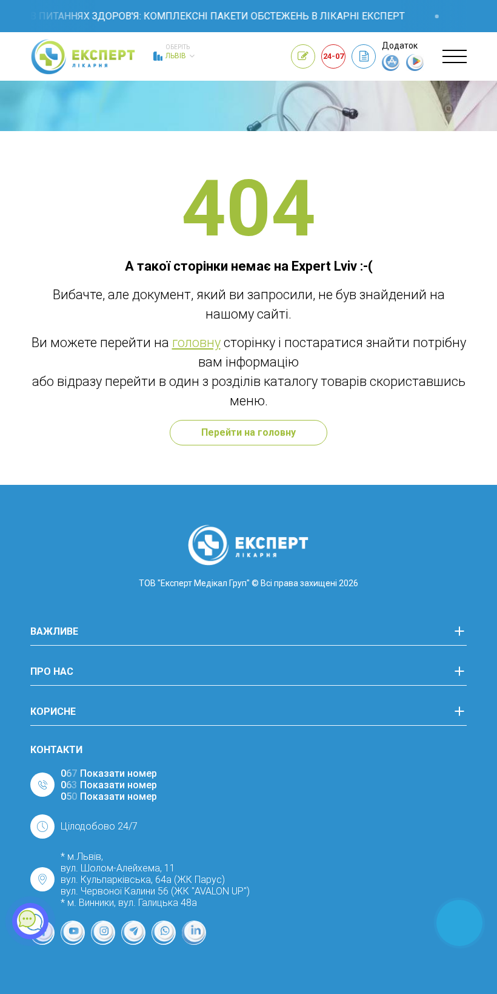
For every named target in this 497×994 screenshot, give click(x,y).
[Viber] (164, 933)
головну (196, 342)
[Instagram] (103, 933)
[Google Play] (415, 68)
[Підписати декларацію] (364, 56)
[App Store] (391, 68)
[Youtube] (73, 933)
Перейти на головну (248, 432)
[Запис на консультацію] (303, 56)
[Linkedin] (194, 933)
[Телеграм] (133, 933)
